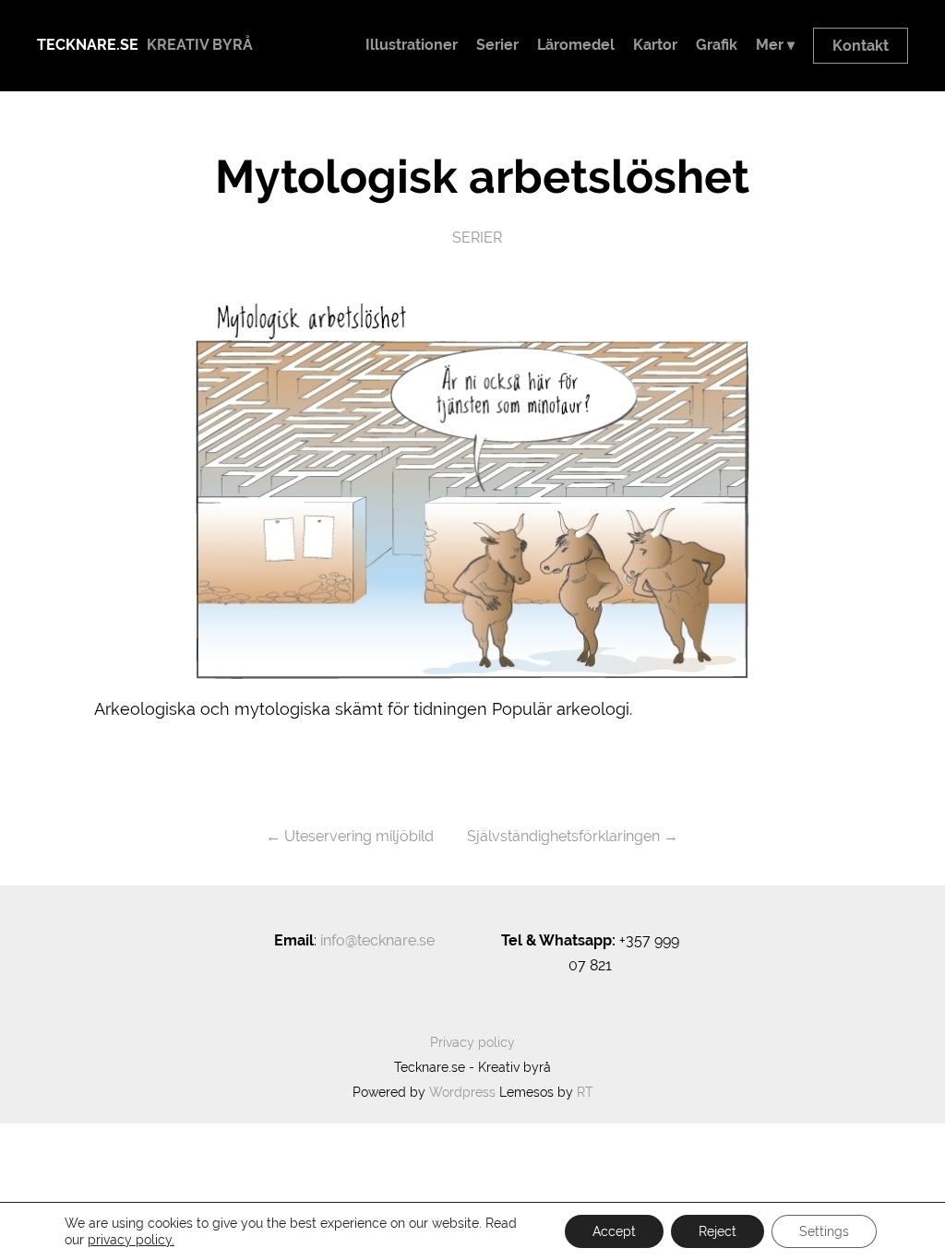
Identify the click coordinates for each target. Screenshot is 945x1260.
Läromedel (576, 44)
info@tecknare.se (377, 940)
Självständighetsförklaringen (563, 836)
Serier (497, 44)
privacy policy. (131, 1239)
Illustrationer (411, 44)
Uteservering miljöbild (359, 836)
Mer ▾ (775, 44)
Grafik (716, 44)
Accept (614, 1231)
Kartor (655, 44)
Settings (824, 1231)
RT (585, 1092)
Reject (717, 1231)
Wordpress (462, 1092)
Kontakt (860, 45)
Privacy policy (472, 1042)
